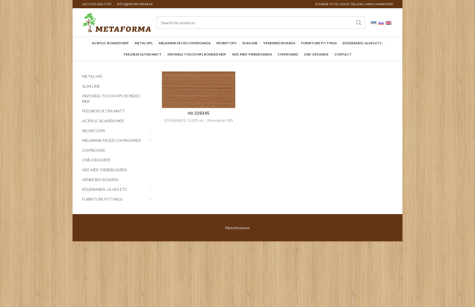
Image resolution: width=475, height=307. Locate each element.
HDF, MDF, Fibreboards (104, 169)
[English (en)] (388, 22)
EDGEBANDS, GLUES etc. (105, 189)
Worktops (93, 130)
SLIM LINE (91, 86)
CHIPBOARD (93, 150)
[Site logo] (116, 22)
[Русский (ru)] (381, 22)
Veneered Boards (100, 179)
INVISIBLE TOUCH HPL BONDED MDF (111, 98)
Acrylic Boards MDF (103, 120)
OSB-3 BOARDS (96, 159)
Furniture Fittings (102, 199)
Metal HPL (92, 76)
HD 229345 (198, 113)
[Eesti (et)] (374, 22)
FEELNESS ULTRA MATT (103, 111)
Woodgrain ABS (220, 120)
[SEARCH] (358, 22)
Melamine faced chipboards (111, 140)
